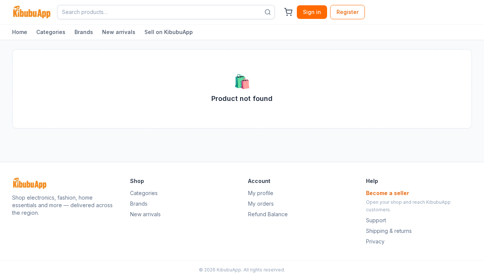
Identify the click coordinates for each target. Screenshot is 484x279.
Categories (50, 32)
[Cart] (288, 12)
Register (347, 12)
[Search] (267, 12)
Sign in (312, 12)
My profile (260, 193)
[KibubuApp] (31, 12)
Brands (83, 32)
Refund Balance (268, 214)
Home (19, 32)
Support (376, 220)
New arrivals (118, 32)
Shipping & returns (389, 231)
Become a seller (387, 193)
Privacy (375, 241)
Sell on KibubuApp (168, 32)
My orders (261, 203)
